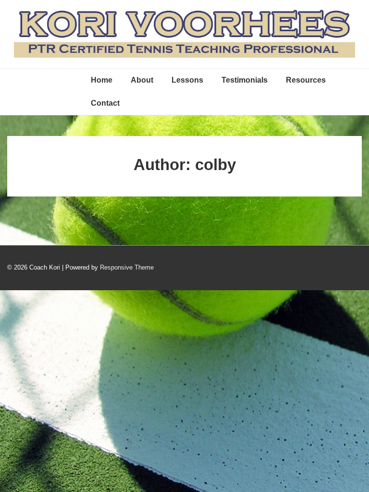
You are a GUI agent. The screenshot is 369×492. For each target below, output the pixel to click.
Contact (105, 103)
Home (101, 80)
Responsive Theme (127, 267)
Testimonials (244, 80)
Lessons (187, 80)
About (142, 80)
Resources (306, 80)
